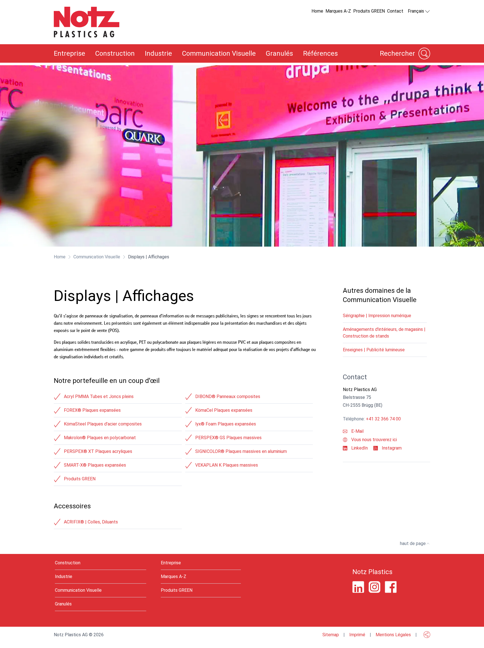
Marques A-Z (338, 11)
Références (320, 53)
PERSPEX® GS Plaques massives (228, 437)
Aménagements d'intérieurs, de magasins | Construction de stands (384, 333)
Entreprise (69, 53)
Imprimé (357, 634)
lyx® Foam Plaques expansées (225, 424)
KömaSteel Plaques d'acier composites (103, 424)
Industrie (158, 53)
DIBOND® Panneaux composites (227, 396)
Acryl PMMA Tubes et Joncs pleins (99, 396)
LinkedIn (359, 448)
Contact (395, 11)
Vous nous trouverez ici (373, 439)
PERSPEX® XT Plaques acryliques (98, 451)
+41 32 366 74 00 (383, 419)
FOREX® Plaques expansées (92, 410)
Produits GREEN (369, 11)
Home (317, 11)
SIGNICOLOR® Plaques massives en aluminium (241, 451)
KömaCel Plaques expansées (223, 410)
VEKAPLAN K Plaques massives (226, 465)
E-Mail (357, 431)
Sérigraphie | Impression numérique (377, 315)
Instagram (391, 448)
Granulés (279, 53)
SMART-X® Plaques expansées (95, 465)
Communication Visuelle (219, 53)
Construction (115, 53)
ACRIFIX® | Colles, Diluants (91, 522)
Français (416, 11)
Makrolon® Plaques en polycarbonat (100, 437)
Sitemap (330, 634)
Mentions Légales (393, 634)
